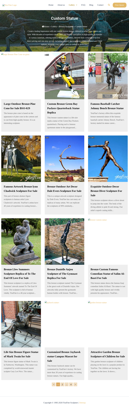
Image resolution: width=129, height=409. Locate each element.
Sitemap (82, 403)
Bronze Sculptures (66, 26)
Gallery (54, 26)
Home (46, 26)
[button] (76, 5)
